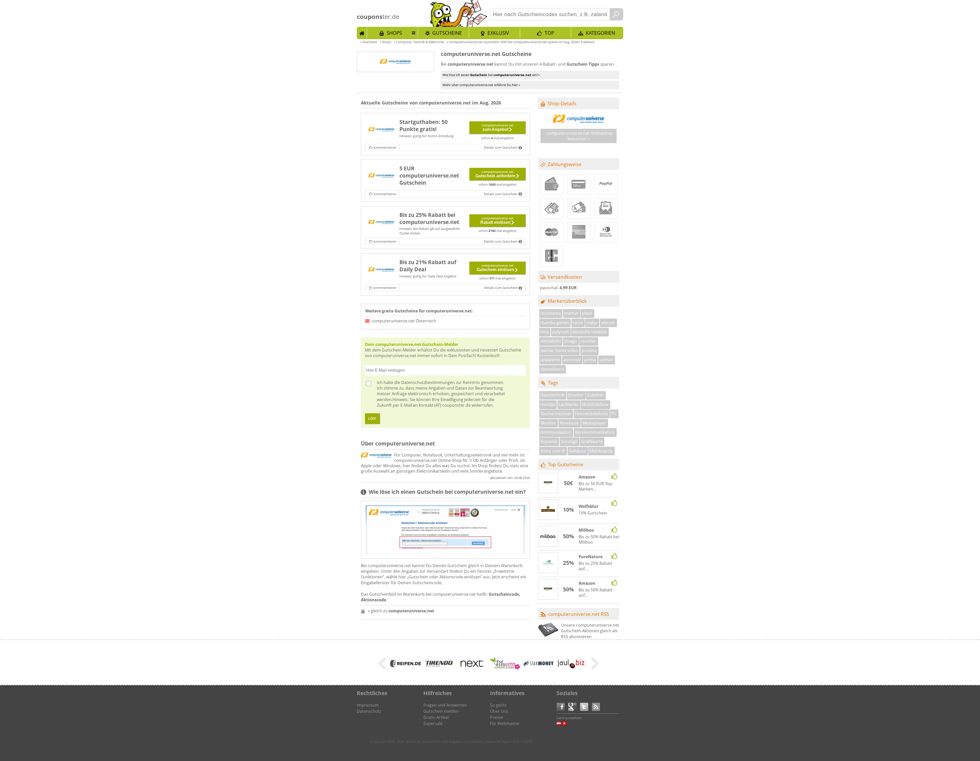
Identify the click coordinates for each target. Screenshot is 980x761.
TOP (549, 32)
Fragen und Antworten (445, 705)
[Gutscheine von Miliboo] (548, 536)
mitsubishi (551, 341)
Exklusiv (498, 32)
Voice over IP (553, 451)
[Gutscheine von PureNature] (548, 563)
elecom (608, 322)
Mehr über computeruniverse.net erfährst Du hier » (481, 85)
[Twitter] (586, 706)
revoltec (588, 341)
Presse (496, 717)
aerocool (572, 359)
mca (545, 332)
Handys (548, 404)
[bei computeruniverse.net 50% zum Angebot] (381, 129)
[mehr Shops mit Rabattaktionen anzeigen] (383, 665)
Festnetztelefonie (591, 413)
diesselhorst (552, 369)
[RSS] (596, 706)
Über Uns (499, 711)
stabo (591, 322)
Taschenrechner (556, 413)
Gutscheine (447, 32)
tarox (578, 322)
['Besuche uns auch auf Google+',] (574, 706)
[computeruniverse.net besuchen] (578, 121)
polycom (560, 332)
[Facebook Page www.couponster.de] (562, 706)
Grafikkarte (592, 441)
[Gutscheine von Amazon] (548, 483)
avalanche (550, 359)
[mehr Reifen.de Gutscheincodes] (405, 666)
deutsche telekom (589, 332)
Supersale (433, 723)
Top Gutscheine (565, 464)
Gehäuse (577, 451)
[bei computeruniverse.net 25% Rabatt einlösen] (381, 222)
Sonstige (569, 441)
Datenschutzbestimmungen (428, 382)
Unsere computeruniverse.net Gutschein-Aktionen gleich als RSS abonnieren (590, 630)
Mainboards (601, 451)
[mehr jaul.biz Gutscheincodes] (571, 668)
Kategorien (600, 32)
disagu (570, 341)
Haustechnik (553, 395)
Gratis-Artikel (436, 717)
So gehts (498, 705)
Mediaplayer (594, 423)
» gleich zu (401, 611)
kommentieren (385, 147)
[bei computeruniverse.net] (381, 269)
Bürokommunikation (595, 432)
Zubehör (595, 395)
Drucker (576, 395)
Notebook (569, 423)
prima (590, 359)
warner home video (559, 350)
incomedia (551, 313)
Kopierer (549, 441)
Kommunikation (556, 432)
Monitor (548, 423)
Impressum (368, 705)
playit (587, 313)
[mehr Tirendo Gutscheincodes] (438, 666)
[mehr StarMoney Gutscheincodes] (538, 665)
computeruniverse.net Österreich (404, 321)
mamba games (555, 322)
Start (362, 33)
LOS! (372, 418)
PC (614, 413)
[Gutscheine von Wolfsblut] (548, 510)
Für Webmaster (505, 723)
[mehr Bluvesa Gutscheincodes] (505, 668)
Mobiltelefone (595, 404)
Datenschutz (369, 711)
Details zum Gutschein (501, 147)
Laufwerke (568, 404)
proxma (589, 350)
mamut (571, 313)
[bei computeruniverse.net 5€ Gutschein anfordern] (381, 176)
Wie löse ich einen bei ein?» (491, 75)
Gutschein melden (441, 711)
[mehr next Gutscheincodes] (472, 672)
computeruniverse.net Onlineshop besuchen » (579, 136)
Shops (394, 32)
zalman (606, 359)
